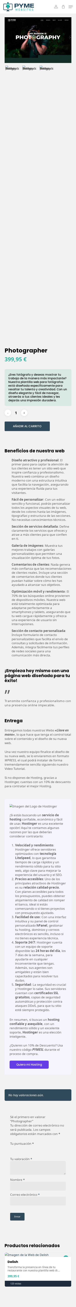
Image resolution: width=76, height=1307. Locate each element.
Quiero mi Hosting (29, 1064)
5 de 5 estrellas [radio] (34, 1148)
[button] (71, 7)
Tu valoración (21, 1159)
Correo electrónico (25, 1194)
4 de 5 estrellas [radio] (29, 1148)
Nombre (17, 1180)
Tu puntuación (22, 1143)
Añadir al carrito (27, 426)
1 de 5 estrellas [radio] (12, 1148)
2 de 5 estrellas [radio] (18, 1148)
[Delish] (38, 1255)
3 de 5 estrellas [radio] (23, 1148)
